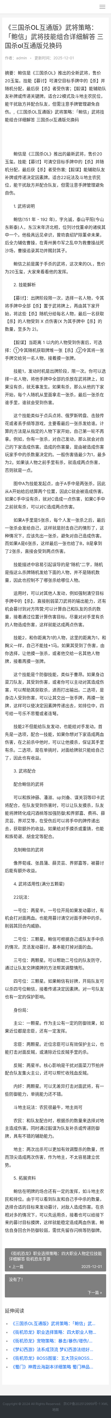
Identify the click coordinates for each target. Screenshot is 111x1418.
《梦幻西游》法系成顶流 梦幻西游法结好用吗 (54, 1349)
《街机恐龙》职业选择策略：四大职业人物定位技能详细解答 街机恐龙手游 (54, 1332)
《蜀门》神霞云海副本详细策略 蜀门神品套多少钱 (54, 1367)
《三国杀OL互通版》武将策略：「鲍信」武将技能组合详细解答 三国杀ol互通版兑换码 (54, 1323)
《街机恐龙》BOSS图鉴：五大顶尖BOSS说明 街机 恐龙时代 (54, 1358)
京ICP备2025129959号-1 (81, 1404)
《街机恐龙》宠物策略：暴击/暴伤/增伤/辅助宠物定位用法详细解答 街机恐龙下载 (54, 1341)
